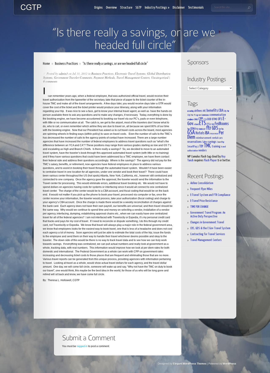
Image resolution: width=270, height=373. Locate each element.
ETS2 (209, 124)
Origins (98, 7)
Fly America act (200, 129)
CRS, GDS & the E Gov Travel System (210, 228)
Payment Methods (104, 77)
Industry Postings (157, 7)
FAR (213, 124)
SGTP (138, 7)
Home (46, 64)
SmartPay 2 (193, 146)
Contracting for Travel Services (207, 234)
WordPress (229, 363)
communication (217, 114)
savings (212, 141)
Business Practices (66, 64)
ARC (204, 111)
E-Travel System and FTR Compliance (210, 195)
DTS (220, 119)
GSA (191, 133)
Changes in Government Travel (207, 222)
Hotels (200, 133)
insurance (214, 133)
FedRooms (222, 124)
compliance (190, 119)
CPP (200, 119)
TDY (201, 146)
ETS (202, 123)
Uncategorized (159, 77)
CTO (205, 119)
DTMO (214, 119)
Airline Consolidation (201, 183)
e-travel (196, 124)
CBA (221, 111)
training (216, 146)
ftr (208, 128)
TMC (207, 145)
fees (188, 129)
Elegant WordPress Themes (190, 363)
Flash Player (210, 160)
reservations (194, 141)
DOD (209, 119)
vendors (202, 150)
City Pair (226, 111)
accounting (190, 111)
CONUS (196, 119)
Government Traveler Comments (73, 77)
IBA (207, 133)
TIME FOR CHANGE (199, 206)
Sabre (204, 142)
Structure (126, 7)
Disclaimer (179, 7)
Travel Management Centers (133, 77)
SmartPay (220, 142)
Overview (111, 7)
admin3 (63, 73)
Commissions (205, 115)
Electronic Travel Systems (130, 73)
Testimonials (196, 7)
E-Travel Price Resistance (204, 200)
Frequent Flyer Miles (201, 189)
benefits (212, 111)
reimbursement (203, 138)
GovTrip (221, 129)
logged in (82, 346)
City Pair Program (194, 115)
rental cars (217, 138)
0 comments (50, 81)
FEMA (193, 128)
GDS (215, 128)
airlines (198, 110)
